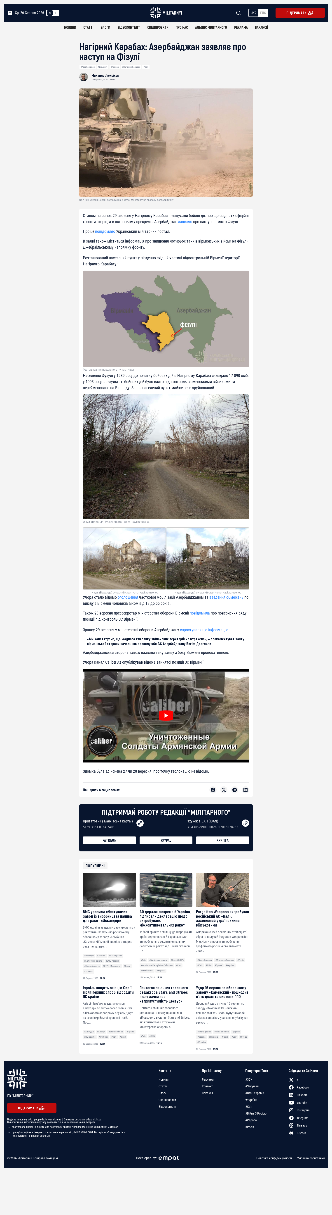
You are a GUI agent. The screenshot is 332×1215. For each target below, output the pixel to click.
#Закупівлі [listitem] (252, 1086)
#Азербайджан (88, 67)
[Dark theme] (55, 13)
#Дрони (236, 1031)
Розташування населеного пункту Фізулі (109, 369)
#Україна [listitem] (251, 1100)
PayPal (166, 840)
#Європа (201, 1037)
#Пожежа (213, 1037)
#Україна (88, 971)
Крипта (223, 840)
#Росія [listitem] (249, 1127)
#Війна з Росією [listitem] (256, 1113)
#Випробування (204, 960)
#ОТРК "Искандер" (111, 966)
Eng (263, 13)
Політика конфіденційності (274, 1158)
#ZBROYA (101, 955)
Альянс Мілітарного (211, 27)
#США (209, 965)
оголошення (128, 597)
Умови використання (311, 1158)
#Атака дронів (204, 1031)
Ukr (254, 13)
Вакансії (261, 27)
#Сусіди (243, 1037)
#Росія (127, 966)
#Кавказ (115, 67)
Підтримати (296, 13)
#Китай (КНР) (177, 960)
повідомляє (105, 231)
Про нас (182, 27)
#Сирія (123, 1037)
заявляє (185, 221)
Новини (70, 27)
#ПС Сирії (103, 1037)
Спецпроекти (157, 27)
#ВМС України (112, 961)
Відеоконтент (128, 27)
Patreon (110, 840)
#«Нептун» (89, 955)
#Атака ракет (115, 955)
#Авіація (101, 1031)
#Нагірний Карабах (131, 67)
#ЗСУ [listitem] (248, 1079)
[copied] (140, 823)
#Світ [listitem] (249, 1106)
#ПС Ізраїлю (90, 1037)
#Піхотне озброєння (224, 960)
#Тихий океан (147, 970)
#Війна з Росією (221, 1031)
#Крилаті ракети (92, 966)
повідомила (200, 613)
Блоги (105, 27)
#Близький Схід (116, 1031)
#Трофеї (218, 965)
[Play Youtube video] (166, 715)
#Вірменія (102, 67)
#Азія (143, 960)
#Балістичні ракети (93, 961)
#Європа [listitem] (251, 1120)
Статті (88, 27)
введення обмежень (226, 597)
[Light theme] (50, 13)
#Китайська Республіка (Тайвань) (157, 965)
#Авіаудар (89, 1031)
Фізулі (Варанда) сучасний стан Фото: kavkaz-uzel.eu (116, 522)
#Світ (145, 67)
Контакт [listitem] (207, 1086)
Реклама (241, 27)
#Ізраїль (130, 1031)
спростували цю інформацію (204, 629)
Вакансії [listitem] (207, 1093)
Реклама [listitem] (208, 1079)
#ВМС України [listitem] (254, 1093)
